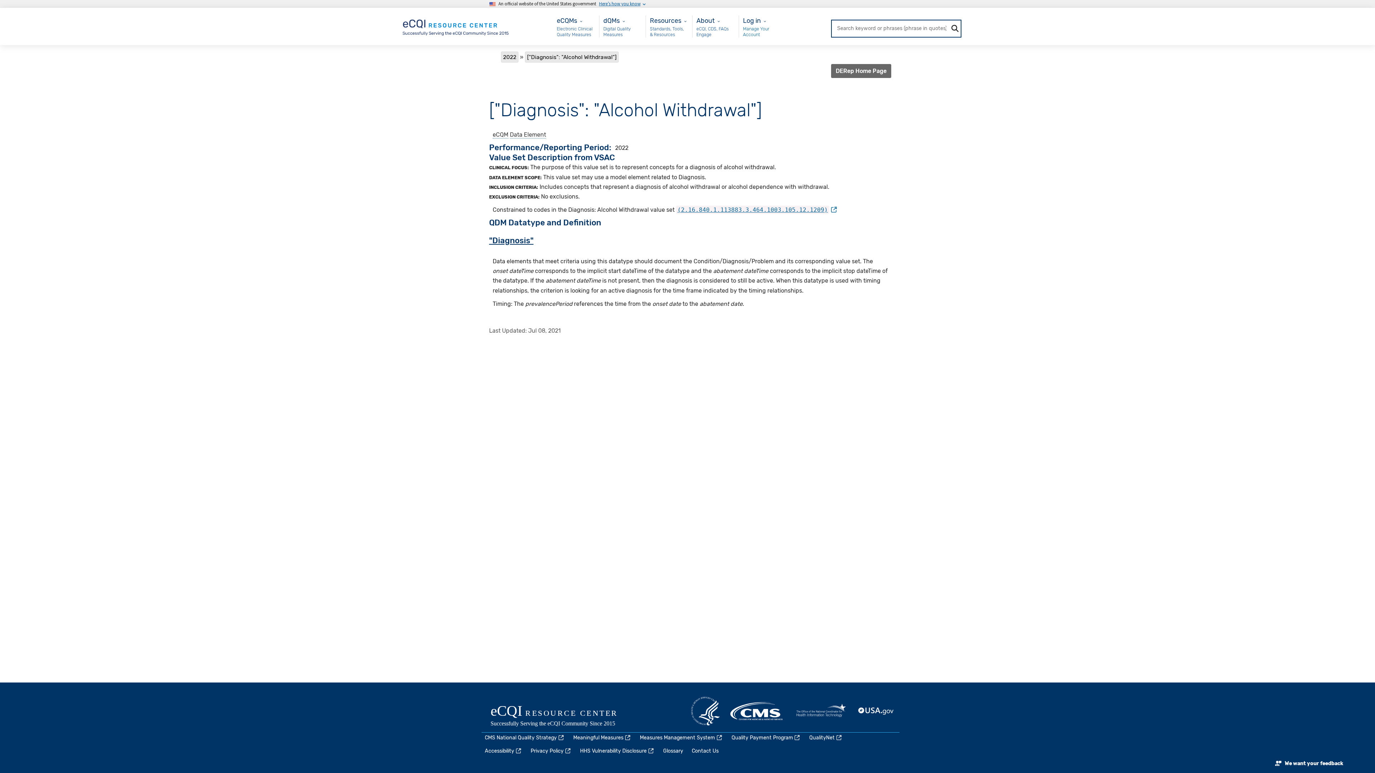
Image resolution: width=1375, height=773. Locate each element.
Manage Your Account (756, 31)
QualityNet (822, 738)
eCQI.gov (562, 716)
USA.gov (876, 711)
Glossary (673, 751)
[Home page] (456, 26)
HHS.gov (705, 711)
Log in (752, 20)
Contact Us (705, 751)
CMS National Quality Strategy (521, 738)
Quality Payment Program (762, 738)
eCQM (500, 134)
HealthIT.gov (821, 711)
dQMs (611, 20)
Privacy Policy (547, 751)
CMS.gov (757, 711)
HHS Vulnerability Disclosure (613, 751)
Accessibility (499, 751)
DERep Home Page (861, 71)
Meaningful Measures (598, 738)
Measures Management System (677, 738)
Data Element (528, 134)
